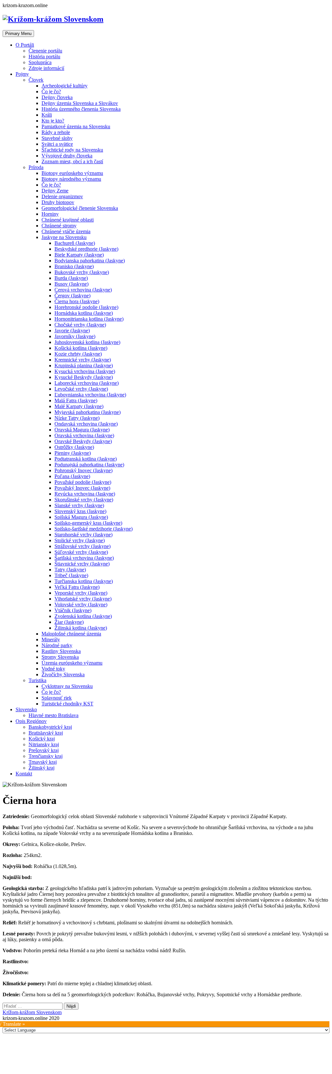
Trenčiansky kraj (46, 756)
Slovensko (26, 709)
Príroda (36, 167)
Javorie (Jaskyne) (72, 330)
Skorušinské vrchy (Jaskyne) (83, 499)
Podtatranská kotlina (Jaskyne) (85, 459)
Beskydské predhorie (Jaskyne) (86, 249)
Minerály (51, 639)
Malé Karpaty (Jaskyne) (78, 406)
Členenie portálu (45, 50)
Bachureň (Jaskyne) (74, 243)
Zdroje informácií (46, 68)
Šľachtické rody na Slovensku (72, 150)
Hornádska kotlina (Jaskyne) (83, 313)
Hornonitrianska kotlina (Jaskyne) (89, 319)
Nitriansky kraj (44, 744)
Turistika (37, 680)
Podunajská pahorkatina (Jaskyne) (89, 464)
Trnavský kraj (43, 762)
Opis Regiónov (31, 721)
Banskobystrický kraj (50, 727)
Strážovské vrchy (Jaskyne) (82, 546)
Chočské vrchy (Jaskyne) (80, 324)
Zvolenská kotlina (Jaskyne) (83, 616)
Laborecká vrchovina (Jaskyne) (86, 383)
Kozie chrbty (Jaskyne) (78, 354)
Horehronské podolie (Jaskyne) (86, 307)
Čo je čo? (51, 91)
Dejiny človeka (57, 97)
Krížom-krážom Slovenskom (32, 1012)
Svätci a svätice (57, 144)
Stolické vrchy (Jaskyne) (79, 540)
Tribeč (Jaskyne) (71, 575)
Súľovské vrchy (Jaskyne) (81, 552)
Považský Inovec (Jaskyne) (82, 488)
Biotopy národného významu (71, 179)
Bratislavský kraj (46, 733)
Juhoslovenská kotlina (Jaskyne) (87, 342)
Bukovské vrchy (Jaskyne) (81, 272)
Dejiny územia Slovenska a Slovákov (80, 103)
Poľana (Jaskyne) (72, 476)
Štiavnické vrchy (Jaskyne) (82, 563)
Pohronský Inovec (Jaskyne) (83, 470)
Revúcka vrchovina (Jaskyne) (84, 494)
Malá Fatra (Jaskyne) (75, 400)
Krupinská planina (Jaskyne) (83, 365)
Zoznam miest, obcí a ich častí (72, 161)
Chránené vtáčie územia (66, 231)
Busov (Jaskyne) (71, 284)
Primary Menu (18, 33)
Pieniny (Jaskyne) (72, 453)
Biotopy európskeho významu (72, 173)
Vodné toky (53, 668)
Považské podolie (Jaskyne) (82, 482)
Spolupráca (40, 62)
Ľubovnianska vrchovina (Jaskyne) (90, 394)
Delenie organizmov (62, 196)
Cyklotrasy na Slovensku (67, 686)
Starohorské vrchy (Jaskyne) (83, 534)
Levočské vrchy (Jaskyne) (81, 389)
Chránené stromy (59, 225)
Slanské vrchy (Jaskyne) (79, 505)
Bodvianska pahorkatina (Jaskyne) (89, 260)
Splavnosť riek (57, 698)
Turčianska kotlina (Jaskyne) (83, 581)
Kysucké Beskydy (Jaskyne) (83, 377)
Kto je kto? (53, 120)
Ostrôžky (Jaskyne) (74, 447)
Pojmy (22, 74)
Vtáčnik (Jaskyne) (72, 610)
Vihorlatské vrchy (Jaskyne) (83, 598)
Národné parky (57, 645)
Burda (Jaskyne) (71, 278)
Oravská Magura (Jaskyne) (82, 429)
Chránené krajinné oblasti (68, 220)
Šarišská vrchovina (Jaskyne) (84, 558)
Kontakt (24, 773)
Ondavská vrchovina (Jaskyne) (86, 424)
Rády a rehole (56, 132)
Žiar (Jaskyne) (69, 622)
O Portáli (25, 45)
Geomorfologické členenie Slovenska (80, 208)
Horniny (50, 214)
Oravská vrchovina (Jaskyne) (84, 435)
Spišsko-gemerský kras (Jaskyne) (88, 523)
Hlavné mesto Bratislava (53, 715)
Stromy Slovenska (60, 657)
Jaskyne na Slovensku (64, 237)
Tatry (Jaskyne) (70, 569)
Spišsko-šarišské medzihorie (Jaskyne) (93, 528)
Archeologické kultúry (65, 85)
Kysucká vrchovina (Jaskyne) (84, 371)
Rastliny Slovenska (61, 651)
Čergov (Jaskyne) (72, 295)
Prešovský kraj (44, 750)
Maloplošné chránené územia (71, 633)
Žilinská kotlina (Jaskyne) (80, 628)
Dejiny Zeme (55, 190)
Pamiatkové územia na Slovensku (76, 126)
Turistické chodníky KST (67, 703)
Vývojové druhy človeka (67, 155)
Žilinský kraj (41, 768)
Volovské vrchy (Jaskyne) (80, 604)
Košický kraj (42, 738)
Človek (36, 80)
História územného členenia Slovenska (81, 109)
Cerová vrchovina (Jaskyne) (83, 289)
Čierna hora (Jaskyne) (76, 301)
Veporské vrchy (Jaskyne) (80, 593)
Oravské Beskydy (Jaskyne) (83, 441)
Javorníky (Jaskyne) (74, 336)
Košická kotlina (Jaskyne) (80, 348)
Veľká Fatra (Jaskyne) (77, 587)
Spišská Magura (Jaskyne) (81, 517)
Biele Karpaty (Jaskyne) (79, 254)
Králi (47, 115)
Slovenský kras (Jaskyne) (80, 511)
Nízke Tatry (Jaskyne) (77, 418)
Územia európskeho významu (72, 663)
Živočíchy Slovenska (63, 674)
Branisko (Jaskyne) (74, 266)
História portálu (44, 56)
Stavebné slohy (57, 138)
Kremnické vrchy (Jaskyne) (82, 359)
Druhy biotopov (58, 202)
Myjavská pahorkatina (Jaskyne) (87, 412)
